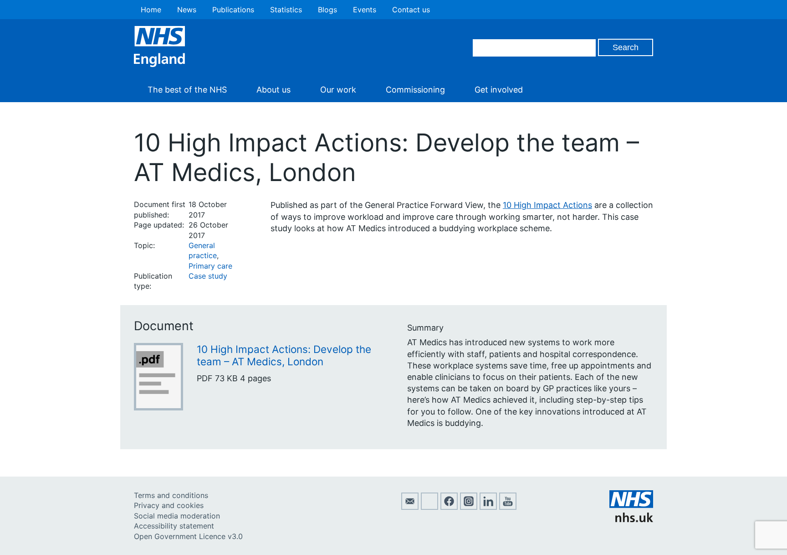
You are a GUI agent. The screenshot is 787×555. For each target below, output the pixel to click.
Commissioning (415, 89)
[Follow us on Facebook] (449, 507)
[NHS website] (631, 519)
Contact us (411, 9)
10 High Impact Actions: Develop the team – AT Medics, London (284, 355)
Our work (338, 89)
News (186, 9)
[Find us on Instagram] (468, 507)
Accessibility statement (174, 525)
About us (273, 89)
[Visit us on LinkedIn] (488, 507)
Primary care (210, 265)
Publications (233, 9)
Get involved (499, 89)
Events (364, 9)
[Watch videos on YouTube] (507, 507)
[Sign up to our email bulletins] (410, 507)
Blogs (327, 9)
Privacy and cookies (169, 505)
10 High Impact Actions (547, 205)
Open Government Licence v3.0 (188, 536)
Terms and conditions (171, 495)
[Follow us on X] (429, 507)
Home (151, 9)
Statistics (286, 9)
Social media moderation (177, 515)
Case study (208, 275)
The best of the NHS (187, 89)
